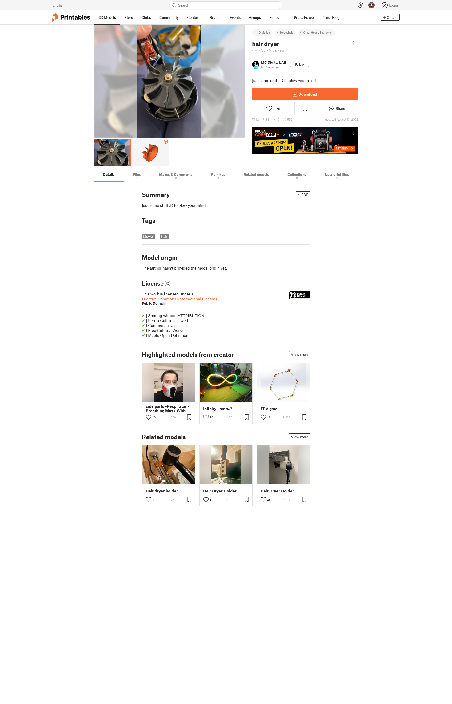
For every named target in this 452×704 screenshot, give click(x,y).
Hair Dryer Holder (220, 491)
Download (307, 94)
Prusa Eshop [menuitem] (304, 17)
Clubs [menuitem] (146, 17)
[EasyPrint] (360, 5)
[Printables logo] (71, 17)
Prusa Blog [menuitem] (330, 17)
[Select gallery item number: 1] (164, 481)
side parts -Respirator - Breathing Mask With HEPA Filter (167, 408)
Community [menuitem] (169, 17)
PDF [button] (304, 195)
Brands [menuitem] (215, 17)
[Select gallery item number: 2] (169, 481)
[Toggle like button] (148, 417)
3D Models (263, 32)
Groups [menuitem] (255, 17)
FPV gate (269, 408)
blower (148, 236)
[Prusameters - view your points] (371, 5)
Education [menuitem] (277, 17)
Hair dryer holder (162, 491)
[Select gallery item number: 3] (172, 481)
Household (287, 32)
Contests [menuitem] (194, 17)
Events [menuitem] (235, 17)
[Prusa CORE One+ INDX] (305, 140)
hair (164, 236)
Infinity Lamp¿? (217, 408)
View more (299, 354)
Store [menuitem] (128, 17)
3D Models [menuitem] (107, 17)
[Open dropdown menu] (353, 43)
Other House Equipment (318, 32)
